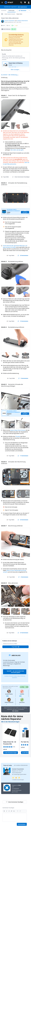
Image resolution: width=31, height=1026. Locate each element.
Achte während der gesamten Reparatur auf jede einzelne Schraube (15, 246)
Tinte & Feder (7, 765)
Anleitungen (11, 10)
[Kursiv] (6, 811)
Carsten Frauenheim (9, 20)
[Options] (2, 14)
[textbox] (15, 817)
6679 (4, 25)
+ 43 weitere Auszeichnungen (18, 779)
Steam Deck (19, 14)
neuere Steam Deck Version (17, 430)
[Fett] (4, 811)
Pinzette (18, 436)
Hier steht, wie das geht (17, 150)
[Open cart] (25, 2)
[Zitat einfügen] (14, 811)
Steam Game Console (10, 14)
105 (9, 25)
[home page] (9, 2)
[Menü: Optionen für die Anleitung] (29, 10)
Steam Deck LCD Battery (16, 63)
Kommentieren (22, 824)
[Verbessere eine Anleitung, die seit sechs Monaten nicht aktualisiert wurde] (19, 778)
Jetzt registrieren (22, 7)
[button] (21, 2)
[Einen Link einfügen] (11, 811)
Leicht (14, 29)
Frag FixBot (11, 255)
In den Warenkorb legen (11, 752)
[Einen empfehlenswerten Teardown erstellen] (16, 778)
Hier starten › (15, 711)
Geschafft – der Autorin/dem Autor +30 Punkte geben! (15, 671)
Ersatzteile (3, 10)
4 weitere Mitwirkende (22, 20)
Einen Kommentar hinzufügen (15, 640)
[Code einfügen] (9, 811)
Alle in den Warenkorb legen (10, 722)
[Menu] (2, 2)
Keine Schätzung (6, 29)
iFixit (19, 785)
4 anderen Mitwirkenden (22, 765)
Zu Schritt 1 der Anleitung (9, 75)
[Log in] (28, 2)
